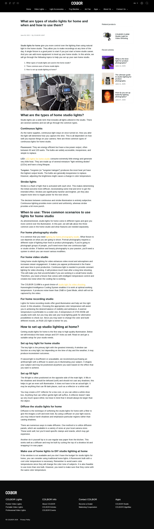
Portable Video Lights (14, 507)
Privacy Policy (25, 520)
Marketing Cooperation (88, 507)
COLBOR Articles (49, 507)
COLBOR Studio (122, 504)
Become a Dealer (86, 504)
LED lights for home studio (38, 159)
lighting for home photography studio (62, 237)
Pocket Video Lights (14, 504)
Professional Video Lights (16, 510)
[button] (135, 3)
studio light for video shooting (71, 284)
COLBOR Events (49, 510)
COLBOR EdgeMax (123, 507)
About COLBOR (48, 504)
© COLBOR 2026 (12, 520)
